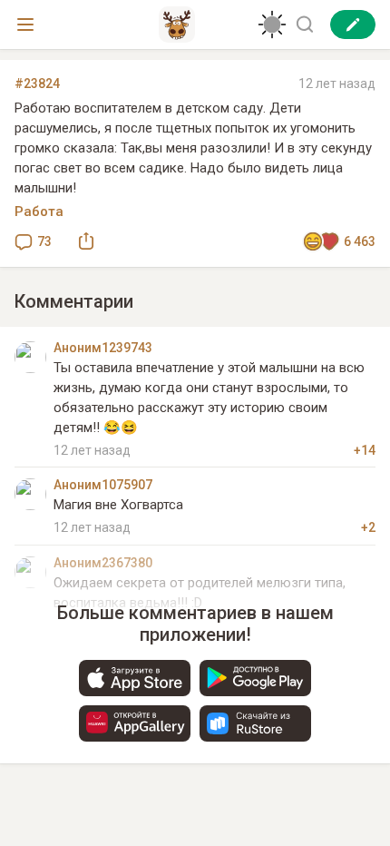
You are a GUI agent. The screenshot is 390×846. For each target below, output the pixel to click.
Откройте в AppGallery (134, 723)
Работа (39, 211)
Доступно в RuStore (255, 723)
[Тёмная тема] (272, 24)
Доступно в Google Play (255, 678)
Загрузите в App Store (134, 678)
